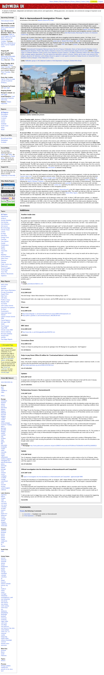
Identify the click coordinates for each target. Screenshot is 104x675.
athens (3, 404)
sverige (3, 479)
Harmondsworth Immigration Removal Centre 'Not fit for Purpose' (45, 49)
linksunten (4, 445)
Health (3, 247)
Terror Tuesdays (6, 72)
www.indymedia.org (6, 382)
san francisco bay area (7, 628)
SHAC (3, 324)
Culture (3, 231)
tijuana (3, 520)
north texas (4, 607)
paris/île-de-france (6, 462)
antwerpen (4, 401)
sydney (3, 546)
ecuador (3, 508)
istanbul (3, 435)
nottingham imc (5, 460)
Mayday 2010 (5, 302)
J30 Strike (4, 298)
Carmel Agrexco (5, 320)
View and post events (7, 21)
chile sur (3, 501)
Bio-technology (5, 228)
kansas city (4, 585)
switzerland (4, 481)
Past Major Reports (6, 339)
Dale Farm (4, 296)
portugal (3, 469)
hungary (3, 431)
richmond (3, 618)
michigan (3, 594)
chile (2, 500)
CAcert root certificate (5, 368)
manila (3, 539)
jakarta (3, 537)
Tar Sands (4, 303)
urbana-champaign (6, 640)
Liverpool (3, 118)
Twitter (10, 154)
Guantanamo (5, 311)
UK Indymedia (19, 5)
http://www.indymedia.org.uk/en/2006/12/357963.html (38, 365)
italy (2, 436)
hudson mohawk (6, 583)
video (2, 392)
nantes (3, 454)
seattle (3, 635)
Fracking (3, 239)
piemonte (3, 466)
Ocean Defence (5, 256)
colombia (3, 507)
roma (2, 471)
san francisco (5, 626)
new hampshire (5, 599)
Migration (40, 20)
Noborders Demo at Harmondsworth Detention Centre (81, 49)
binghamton (4, 566)
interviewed (51, 167)
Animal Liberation (6, 220)
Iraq (2, 252)
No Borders (30, 39)
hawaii (3, 580)
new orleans (4, 604)
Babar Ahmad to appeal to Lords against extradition (61, 56)
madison (3, 589)
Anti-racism (4, 226)
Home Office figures (72, 193)
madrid (3, 448)
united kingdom (5, 488)
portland (3, 616)
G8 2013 (3, 286)
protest (55, 41)
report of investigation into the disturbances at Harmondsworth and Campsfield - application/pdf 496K (53, 476)
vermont (3, 642)
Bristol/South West (6, 138)
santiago (3, 518)
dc (1, 578)
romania (3, 472)
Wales (3, 127)
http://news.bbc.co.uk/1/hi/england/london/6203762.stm (39, 332)
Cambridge (4, 116)
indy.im (3, 154)
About (78, 1)
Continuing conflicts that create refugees (87, 52)
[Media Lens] (8, 195)
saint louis (4, 623)
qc (1, 544)
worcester (4, 645)
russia (3, 474)
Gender (3, 243)
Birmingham (4, 114)
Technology (4, 270)
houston (3, 582)
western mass (5, 643)
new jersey (4, 601)
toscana (3, 484)
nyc (2, 609)
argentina (3, 495)
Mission (67, 1)
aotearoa (3, 530)
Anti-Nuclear (4, 222)
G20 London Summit (7, 305)
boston (3, 568)
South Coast (4, 125)
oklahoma (4, 611)
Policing (3, 262)
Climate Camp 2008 (7, 330)
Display (22, 511)
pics (59, 41)
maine (3, 590)
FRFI (63, 44)
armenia (3, 402)
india (2, 551)
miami (3, 592)
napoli (2, 455)
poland (3, 467)
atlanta (3, 563)
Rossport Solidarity (6, 333)
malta (2, 450)
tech (2, 671)
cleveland (4, 573)
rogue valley (4, 621)
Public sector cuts (6, 264)
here (5, 74)
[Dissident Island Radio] (8, 189)
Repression (46, 20)
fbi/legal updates (6, 666)
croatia (3, 419)
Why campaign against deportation (32, 54)
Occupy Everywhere (7, 292)
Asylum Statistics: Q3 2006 (66, 52)
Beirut (2, 652)
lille (2, 443)
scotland (3, 477)
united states (5, 638)
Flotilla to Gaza (5, 300)
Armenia (3, 650)
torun (2, 483)
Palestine (3, 260)
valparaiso (4, 524)
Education (4, 235)
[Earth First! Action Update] (8, 202)
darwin (3, 536)
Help (87, 1)
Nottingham (4, 140)
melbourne (4, 541)
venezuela (4, 525)
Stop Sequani (5, 326)
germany (3, 428)
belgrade (3, 413)
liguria (2, 442)
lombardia (4, 447)
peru (2, 512)
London (52, 20)
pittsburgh (4, 614)
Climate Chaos (5, 230)
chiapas (3, 498)
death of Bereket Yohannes (36, 181)
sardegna (3, 476)
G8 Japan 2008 (5, 322)
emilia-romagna (5, 423)
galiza (2, 426)
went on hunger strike (49, 178)
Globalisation (5, 245)
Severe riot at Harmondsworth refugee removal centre (72, 51)
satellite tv (4, 390)
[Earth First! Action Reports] (8, 205)
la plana (3, 438)
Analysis (3, 218)
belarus (3, 409)
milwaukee (4, 595)
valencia (3, 489)
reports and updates (89, 29)
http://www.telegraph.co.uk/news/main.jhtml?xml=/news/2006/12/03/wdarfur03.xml (47, 314)
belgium (3, 411)
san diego (4, 624)
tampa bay (4, 636)
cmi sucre (4, 505)
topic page (7, 88)
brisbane (3, 532)
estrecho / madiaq (6, 424)
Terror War (4, 272)
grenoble (3, 430)
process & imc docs (7, 669)
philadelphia (4, 613)
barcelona (4, 407)
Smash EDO (4, 335)
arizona (3, 558)
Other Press (4, 258)
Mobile (56, 1)
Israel (2, 654)
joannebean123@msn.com (35, 284)
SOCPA (3, 337)
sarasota (3, 633)
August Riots (5, 294)
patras (3, 464)
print (2, 387)
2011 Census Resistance (8, 290)
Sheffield (3, 124)
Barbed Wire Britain (67, 41)
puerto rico (4, 513)
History (3, 249)
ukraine (3, 486)
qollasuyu (4, 515)
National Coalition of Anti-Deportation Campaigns (55, 60)
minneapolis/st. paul (7, 597)
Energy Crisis (5, 237)
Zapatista (3, 275)
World (2, 129)
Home (51, 1)
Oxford (3, 122)
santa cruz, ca (5, 631)
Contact (83, 1)
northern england (6, 459)
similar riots (57, 185)
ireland (3, 433)
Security (94, 1)
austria (3, 406)
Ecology (3, 233)
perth (2, 542)
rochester (3, 619)
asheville (3, 561)
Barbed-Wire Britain (76, 60)
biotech (3, 660)
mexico (3, 510)
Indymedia (4, 251)
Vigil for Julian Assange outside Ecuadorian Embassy (8, 80)
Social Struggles (6, 268)
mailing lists (4, 667)
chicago (3, 571)
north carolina (5, 606)
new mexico (4, 602)
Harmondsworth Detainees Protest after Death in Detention (38, 51)
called (41, 39)
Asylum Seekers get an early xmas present (81, 54)
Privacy (73, 1)
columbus (4, 577)
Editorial (61, 1)
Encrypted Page (8, 345)
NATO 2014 (4, 284)
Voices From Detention (50, 52)
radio (2, 389)
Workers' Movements (7, 274)
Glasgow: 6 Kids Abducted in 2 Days (43, 57)
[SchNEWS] (8, 185)
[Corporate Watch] (8, 192)
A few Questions (29, 515)
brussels (3, 414)
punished (68, 183)
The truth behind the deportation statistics (55, 54)
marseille (3, 452)
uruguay (3, 522)
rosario (3, 517)
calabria (3, 418)
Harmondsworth (64, 189)
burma (3, 534)
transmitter (27, 514)
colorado (3, 575)
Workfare (3, 288)
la (1, 587)
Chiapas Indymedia (6, 102)
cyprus (3, 421)
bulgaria (3, 416)
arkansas (3, 560)
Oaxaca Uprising (6, 332)
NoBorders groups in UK (32, 60)
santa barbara (5, 630)
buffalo (3, 570)
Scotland (3, 142)
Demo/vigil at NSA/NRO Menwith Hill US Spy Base (8, 58)
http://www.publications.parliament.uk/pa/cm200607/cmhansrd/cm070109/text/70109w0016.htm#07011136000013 (63, 445)
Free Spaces (5, 241)
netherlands (4, 457)
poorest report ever (26, 176)
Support (100, 1)
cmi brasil (4, 503)
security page (5, 372)
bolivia (3, 496)
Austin (3, 565)
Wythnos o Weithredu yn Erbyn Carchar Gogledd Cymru (8, 44)
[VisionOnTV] (8, 199)
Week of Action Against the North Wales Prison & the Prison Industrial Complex (8, 38)
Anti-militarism (5, 224)
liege (2, 440)
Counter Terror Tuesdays (7, 66)
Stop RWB (4, 328)
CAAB (12, 60)
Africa (2, 395)
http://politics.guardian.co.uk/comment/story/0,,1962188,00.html (41, 315)
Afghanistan (4, 216)
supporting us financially (8, 175)
